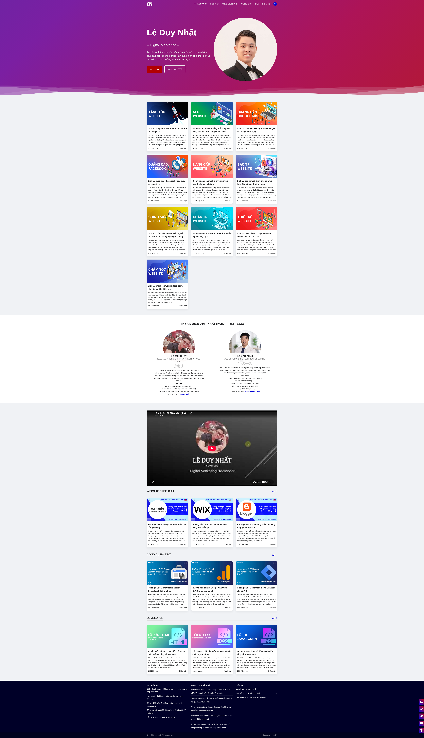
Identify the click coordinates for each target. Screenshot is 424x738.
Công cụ (246, 4)
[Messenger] (421, 709)
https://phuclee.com (252, 391)
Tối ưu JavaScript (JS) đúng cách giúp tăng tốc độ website (166, 711)
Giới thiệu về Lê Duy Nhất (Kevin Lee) (251, 697)
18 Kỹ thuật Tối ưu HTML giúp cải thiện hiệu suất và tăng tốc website (167, 690)
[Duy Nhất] (149, 4)
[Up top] (421, 730)
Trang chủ (200, 4)
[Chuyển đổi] (276, 689)
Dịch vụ (214, 4)
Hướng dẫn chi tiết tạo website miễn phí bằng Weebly (165, 697)
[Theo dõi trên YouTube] (179, 366)
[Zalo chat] (421, 702)
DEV (257, 4)
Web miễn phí (229, 4)
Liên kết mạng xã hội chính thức (248, 693)
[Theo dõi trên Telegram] (182, 366)
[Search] (275, 4)
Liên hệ (266, 4)
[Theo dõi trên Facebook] (175, 366)
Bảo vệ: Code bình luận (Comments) (161, 717)
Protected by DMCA (270, 735)
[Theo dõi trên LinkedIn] (243, 363)
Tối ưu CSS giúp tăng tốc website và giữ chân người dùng (165, 704)
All (273, 491)
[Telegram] (421, 716)
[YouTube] (421, 723)
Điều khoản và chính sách (246, 689)
